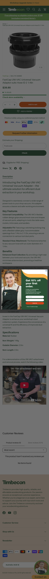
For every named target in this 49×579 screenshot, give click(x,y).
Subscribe (35, 303)
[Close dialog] (46, 270)
